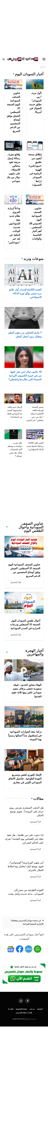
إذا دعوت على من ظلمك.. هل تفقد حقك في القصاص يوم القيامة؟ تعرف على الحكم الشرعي (24, 838)
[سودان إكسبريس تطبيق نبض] (28, 949)
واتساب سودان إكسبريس (24, 1012)
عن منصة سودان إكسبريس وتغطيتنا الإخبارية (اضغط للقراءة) (27, 922)
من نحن (32, 1009)
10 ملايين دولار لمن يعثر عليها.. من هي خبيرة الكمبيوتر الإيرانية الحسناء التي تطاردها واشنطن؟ (25, 375)
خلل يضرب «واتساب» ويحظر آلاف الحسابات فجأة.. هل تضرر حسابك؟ (15, 449)
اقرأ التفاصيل (15, 582)
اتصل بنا (10, 1009)
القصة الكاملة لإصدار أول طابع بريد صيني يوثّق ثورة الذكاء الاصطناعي (25, 293)
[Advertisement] (24, 27)
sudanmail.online (18, 1019)
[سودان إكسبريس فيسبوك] (19, 949)
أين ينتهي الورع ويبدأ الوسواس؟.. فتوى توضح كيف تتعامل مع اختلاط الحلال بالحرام (26, 866)
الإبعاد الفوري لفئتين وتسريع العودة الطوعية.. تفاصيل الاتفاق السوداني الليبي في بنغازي (25, 778)
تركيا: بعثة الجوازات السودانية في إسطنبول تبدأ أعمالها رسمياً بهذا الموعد (25, 735)
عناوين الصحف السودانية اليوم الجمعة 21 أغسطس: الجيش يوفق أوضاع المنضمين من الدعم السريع (13, 112)
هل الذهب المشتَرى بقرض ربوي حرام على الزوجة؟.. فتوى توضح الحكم (26, 811)
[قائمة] (43, 59)
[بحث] (4, 59)
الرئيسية (39, 1009)
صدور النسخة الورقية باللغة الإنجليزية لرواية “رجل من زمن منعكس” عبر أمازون (35, 413)
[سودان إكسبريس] (22, 59)
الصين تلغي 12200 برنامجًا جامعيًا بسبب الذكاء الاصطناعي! (35, 446)
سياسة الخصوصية (21, 1009)
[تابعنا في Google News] (10, 949)
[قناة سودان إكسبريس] (37, 949)
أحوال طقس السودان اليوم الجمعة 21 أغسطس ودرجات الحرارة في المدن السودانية (25, 624)
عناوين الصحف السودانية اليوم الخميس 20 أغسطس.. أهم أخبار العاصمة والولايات (35, 223)
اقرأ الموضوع (35, 821)
